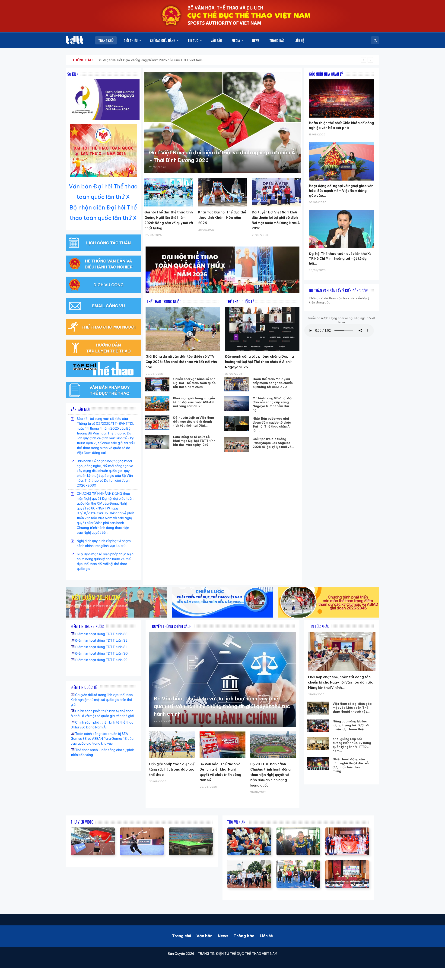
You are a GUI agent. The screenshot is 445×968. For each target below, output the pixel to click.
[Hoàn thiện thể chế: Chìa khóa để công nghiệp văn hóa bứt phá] (341, 79)
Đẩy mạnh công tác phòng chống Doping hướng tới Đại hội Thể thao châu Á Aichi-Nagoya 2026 (259, 361)
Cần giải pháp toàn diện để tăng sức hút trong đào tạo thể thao (171, 769)
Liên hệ (266, 936)
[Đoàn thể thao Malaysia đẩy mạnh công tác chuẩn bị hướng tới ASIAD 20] (236, 384)
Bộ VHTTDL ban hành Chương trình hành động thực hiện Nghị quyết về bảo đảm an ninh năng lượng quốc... (270, 774)
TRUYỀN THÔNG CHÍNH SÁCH (170, 626)
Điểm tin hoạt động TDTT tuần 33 (101, 634)
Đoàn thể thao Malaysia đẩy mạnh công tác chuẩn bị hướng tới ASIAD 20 (273, 383)
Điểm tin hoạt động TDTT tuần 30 (101, 653)
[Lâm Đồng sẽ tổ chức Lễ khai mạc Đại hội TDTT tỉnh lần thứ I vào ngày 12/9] (157, 442)
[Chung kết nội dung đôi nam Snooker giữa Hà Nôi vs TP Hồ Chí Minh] (191, 830)
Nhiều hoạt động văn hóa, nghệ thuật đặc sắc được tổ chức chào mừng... (351, 765)
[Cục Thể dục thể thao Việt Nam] (74, 40)
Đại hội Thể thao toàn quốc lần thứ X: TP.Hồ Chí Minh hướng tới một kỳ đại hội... (340, 258)
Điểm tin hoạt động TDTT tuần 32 (101, 640)
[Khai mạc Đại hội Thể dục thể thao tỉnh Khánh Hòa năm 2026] (222, 192)
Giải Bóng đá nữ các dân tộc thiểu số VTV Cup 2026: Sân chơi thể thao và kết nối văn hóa (181, 361)
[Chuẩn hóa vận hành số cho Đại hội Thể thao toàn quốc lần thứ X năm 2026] (157, 384)
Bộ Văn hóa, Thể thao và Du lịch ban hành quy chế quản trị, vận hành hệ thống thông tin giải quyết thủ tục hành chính (222, 706)
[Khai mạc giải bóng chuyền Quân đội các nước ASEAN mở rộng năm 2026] (157, 403)
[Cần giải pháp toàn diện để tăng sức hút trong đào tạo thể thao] (172, 744)
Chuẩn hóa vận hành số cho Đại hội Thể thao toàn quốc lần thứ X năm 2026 (194, 383)
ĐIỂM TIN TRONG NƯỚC (87, 626)
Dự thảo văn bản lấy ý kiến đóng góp (338, 291)
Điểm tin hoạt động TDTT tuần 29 (101, 660)
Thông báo (244, 936)
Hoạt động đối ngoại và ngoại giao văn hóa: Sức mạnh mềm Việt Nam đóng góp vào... (341, 191)
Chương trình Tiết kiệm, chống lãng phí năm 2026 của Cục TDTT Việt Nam (150, 60)
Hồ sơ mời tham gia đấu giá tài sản (96, 60)
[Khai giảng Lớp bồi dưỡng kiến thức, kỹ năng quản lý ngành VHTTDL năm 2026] (318, 743)
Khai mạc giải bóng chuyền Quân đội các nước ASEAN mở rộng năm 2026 (194, 402)
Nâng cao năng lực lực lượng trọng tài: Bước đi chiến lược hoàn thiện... (351, 725)
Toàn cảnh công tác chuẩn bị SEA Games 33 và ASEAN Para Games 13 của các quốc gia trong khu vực (102, 739)
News (223, 936)
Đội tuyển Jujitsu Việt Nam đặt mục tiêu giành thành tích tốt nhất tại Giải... (193, 421)
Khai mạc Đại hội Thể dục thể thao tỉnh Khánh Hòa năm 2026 (222, 217)
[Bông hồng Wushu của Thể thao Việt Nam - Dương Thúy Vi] (142, 830)
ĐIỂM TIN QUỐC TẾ (84, 687)
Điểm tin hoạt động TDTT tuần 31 (101, 647)
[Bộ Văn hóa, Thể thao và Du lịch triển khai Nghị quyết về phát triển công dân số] (222, 744)
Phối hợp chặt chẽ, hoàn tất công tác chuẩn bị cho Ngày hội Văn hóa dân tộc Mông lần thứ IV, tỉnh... (340, 682)
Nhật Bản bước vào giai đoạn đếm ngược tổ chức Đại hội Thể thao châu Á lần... (272, 424)
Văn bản (205, 936)
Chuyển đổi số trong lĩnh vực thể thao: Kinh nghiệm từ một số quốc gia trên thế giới (102, 700)
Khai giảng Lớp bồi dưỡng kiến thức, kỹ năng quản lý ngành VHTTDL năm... (352, 745)
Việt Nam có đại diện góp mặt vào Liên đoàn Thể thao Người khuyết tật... (352, 707)
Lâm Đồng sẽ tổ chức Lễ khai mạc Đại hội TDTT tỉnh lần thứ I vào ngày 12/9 (194, 441)
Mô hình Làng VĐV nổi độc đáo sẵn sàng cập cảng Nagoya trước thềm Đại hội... (273, 404)
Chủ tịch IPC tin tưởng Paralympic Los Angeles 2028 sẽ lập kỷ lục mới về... (273, 443)
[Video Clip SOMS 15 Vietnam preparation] (93, 830)
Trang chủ (181, 936)
